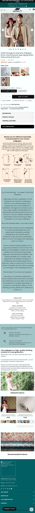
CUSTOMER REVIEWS (8, 126)
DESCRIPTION (6, 113)
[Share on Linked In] (20, 49)
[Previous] (3, 30)
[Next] (32, 30)
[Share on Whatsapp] (23, 49)
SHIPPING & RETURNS (9, 121)
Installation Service (9, 508)
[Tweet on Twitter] (16, 49)
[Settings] (29, 10)
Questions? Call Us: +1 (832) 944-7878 (17, 4)
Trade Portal (12, 6)
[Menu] (1, 10)
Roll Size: (11, 88)
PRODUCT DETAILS (8, 117)
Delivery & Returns (19, 100)
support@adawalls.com (11, 486)
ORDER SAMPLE (22, 91)
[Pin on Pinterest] (18, 49)
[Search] (4, 10)
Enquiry (29, 100)
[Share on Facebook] (13, 49)
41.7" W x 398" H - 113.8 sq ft (9, 91)
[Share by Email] (25, 49)
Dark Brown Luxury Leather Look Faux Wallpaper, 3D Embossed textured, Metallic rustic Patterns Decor (22, 415)
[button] (32, 10)
